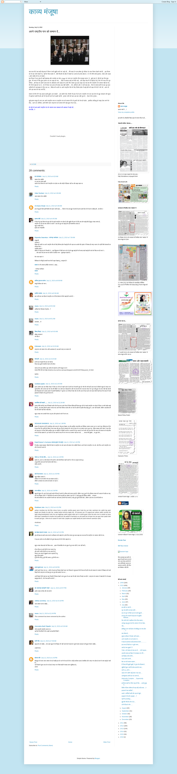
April (123, 596)
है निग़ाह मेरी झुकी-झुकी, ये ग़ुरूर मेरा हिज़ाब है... (133, 664)
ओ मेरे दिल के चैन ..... (127, 704)
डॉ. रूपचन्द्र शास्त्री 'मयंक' (42, 588)
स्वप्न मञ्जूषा (123, 106)
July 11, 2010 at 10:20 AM (50, 346)
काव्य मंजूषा (43, 12)
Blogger (97, 758)
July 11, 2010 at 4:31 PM (53, 507)
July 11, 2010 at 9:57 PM (58, 588)
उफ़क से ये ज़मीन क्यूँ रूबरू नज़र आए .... (132, 673)
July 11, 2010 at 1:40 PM (72, 442)
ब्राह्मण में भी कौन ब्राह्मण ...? (129, 696)
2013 (122, 728)
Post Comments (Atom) (45, 745)
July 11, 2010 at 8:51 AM (47, 319)
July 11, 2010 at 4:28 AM (53, 193)
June (123, 602)
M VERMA (38, 176)
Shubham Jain (39, 507)
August (124, 708)
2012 (122, 726)
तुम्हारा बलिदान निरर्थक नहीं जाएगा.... (131, 636)
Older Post (106, 742)
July (123, 605)
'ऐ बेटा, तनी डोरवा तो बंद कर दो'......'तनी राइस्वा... (134, 650)
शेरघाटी (37, 359)
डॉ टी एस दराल (39, 474)
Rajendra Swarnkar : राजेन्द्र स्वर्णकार (46, 237)
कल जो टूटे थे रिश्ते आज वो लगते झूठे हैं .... (132, 613)
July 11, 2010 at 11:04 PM (47, 613)
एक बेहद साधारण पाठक (41, 532)
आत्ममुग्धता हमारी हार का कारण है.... (131, 676)
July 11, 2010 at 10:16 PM (55, 601)
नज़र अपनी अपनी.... (127, 659)
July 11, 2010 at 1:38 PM (58, 423)
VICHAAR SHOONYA (42, 423)
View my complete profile (126, 112)
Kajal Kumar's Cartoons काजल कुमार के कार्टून (49, 442)
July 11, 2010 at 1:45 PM (55, 457)
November (125, 717)
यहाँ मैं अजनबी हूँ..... (127, 699)
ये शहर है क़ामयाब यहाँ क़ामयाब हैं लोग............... (134, 642)
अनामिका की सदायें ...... (41, 402)
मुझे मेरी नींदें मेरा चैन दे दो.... (129, 702)
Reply (37, 186)
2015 (122, 734)
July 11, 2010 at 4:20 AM (50, 176)
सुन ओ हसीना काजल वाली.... (129, 610)
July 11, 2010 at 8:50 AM (47, 306)
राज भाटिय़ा (38, 490)
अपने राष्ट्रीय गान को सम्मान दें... (130, 639)
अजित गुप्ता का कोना (40, 280)
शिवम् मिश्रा (38, 331)
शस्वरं (36, 265)
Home (70, 742)
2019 (122, 737)
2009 (122, 583)
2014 (122, 731)
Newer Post (33, 742)
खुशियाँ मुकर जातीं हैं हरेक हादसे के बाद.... (132, 667)
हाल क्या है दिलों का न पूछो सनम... (130, 644)
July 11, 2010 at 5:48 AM (54, 206)
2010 (122, 585)
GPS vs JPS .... (126, 670)
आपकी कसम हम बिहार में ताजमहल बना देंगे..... (133, 653)
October (124, 714)
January (125, 588)
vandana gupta (40, 384)
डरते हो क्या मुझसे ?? (127, 647)
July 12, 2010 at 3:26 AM (59, 626)
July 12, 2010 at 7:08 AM (48, 641)
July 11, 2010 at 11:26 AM (56, 402)
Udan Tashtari (39, 193)
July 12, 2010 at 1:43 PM (49, 658)
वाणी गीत (37, 641)
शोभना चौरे (37, 658)
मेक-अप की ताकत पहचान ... (129, 661)
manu (37, 306)
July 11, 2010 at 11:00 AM (54, 384)
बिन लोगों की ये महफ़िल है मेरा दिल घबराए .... (133, 620)
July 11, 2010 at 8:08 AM (54, 280)
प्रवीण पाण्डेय (38, 293)
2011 (122, 723)
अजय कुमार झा (39, 567)
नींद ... (123, 626)
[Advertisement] (70, 723)
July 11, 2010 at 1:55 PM (51, 474)
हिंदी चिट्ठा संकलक (123, 546)
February (125, 591)
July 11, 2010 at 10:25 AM (48, 359)
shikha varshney (40, 601)
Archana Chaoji (40, 206)
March (124, 593)
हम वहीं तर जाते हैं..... (127, 607)
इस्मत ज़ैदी (37, 219)
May (123, 599)
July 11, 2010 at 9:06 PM (51, 567)
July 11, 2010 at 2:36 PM (49, 490)
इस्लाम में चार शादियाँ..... (128, 690)
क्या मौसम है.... (125, 633)
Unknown (38, 346)
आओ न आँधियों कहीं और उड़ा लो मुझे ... (132, 693)
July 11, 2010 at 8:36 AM (51, 293)
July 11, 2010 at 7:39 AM (67, 237)
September (125, 711)
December (125, 719)
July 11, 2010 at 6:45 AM (49, 219)
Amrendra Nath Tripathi (43, 626)
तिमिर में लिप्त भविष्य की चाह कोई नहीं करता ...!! (134, 688)
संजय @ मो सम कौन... (41, 457)
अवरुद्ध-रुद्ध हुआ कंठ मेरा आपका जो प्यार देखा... (134, 623)
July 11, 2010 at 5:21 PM (56, 532)
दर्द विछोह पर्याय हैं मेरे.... (128, 656)
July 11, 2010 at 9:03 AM (50, 331)
